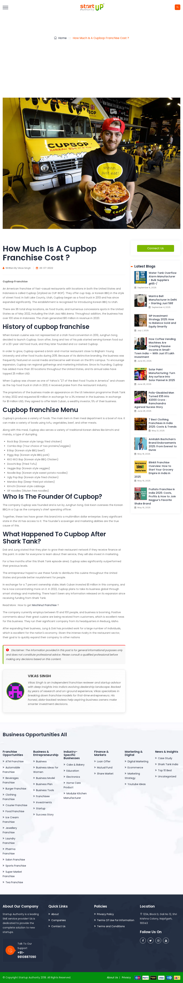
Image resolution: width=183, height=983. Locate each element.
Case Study (165, 758)
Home (62, 38)
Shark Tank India (168, 764)
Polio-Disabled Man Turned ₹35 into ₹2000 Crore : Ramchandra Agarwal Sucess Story (154, 400)
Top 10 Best (165, 770)
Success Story (45, 814)
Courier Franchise (16, 805)
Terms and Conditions (111, 926)
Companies (58, 920)
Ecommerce (135, 767)
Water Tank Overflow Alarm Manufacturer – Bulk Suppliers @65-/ (163, 278)
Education (72, 771)
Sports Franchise (16, 865)
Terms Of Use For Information (115, 920)
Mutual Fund (104, 767)
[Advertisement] (91, 71)
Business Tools (45, 790)
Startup (40, 808)
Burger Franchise (16, 788)
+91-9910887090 (27, 954)
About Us (112, 977)
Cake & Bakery (75, 764)
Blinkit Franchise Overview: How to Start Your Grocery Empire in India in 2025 (153, 470)
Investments (44, 802)
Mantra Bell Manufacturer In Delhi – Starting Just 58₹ (163, 299)
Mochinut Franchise (44, 605)
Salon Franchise (15, 859)
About (55, 914)
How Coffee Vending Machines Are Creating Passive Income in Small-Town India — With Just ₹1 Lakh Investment (155, 348)
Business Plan (44, 784)
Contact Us (58, 926)
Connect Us (155, 248)
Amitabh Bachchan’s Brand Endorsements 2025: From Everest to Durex (163, 444)
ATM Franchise (15, 761)
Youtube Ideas (137, 784)
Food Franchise (15, 811)
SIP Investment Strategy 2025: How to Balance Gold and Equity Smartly (162, 321)
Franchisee (43, 796)
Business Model (45, 778)
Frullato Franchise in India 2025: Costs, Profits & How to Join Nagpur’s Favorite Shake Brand (155, 496)
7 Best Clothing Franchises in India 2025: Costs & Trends (163, 423)
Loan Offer (103, 761)
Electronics (73, 777)
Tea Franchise (14, 882)
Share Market (105, 773)
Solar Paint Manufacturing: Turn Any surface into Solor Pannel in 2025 (162, 375)
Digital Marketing (138, 761)
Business (41, 761)
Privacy (126, 977)
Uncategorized (167, 776)
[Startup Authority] (91, 7)
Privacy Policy (105, 914)
